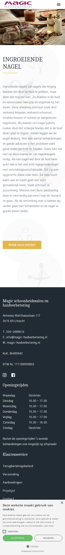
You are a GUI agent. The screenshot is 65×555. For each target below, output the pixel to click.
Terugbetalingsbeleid (18, 466)
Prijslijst (9, 490)
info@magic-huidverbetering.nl (26, 337)
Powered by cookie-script (32, 551)
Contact (8, 498)
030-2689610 (15, 331)
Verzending (11, 474)
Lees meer (48, 525)
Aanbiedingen (12, 482)
